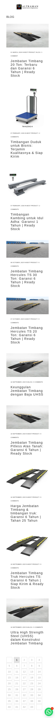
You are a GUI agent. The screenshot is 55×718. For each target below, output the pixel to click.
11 (17, 671)
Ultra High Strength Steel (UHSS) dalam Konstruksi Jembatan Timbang (27, 638)
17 (24, 677)
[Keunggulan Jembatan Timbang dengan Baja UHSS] (27, 365)
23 (31, 683)
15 (9, 677)
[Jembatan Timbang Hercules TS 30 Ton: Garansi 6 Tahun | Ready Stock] (27, 249)
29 (39, 689)
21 (16, 683)
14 (39, 671)
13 (31, 671)
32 (24, 695)
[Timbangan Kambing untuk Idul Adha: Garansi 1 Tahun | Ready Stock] (27, 184)
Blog (38, 52)
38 (31, 701)
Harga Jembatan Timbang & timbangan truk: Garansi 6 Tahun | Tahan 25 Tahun (26, 513)
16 (16, 677)
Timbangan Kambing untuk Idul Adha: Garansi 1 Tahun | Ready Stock (27, 222)
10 (9, 671)
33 (31, 695)
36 (16, 701)
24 (39, 683)
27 (24, 689)
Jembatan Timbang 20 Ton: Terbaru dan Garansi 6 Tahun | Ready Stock (27, 68)
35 (9, 701)
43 (31, 707)
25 (9, 689)
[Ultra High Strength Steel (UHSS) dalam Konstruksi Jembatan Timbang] (27, 610)
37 (24, 701)
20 (9, 683)
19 (39, 677)
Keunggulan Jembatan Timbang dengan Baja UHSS (27, 390)
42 (24, 707)
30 (9, 695)
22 (24, 683)
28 (31, 689)
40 (9, 707)
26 (16, 689)
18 (31, 677)
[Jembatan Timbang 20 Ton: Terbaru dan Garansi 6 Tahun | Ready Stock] (27, 35)
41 (16, 707)
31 (16, 695)
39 (39, 701)
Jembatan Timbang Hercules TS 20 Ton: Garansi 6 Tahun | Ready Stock (27, 335)
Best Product (29, 52)
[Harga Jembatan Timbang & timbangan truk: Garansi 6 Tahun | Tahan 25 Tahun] (27, 478)
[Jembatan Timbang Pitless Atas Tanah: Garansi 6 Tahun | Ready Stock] (27, 417)
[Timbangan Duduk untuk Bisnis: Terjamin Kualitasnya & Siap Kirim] (27, 107)
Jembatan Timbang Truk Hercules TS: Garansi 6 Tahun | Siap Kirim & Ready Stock (27, 580)
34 (39, 695)
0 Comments (38, 382)
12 (24, 671)
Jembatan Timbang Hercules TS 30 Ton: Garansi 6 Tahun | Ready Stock (27, 278)
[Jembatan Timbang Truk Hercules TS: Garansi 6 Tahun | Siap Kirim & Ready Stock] (27, 545)
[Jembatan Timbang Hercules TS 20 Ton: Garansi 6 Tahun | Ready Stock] (27, 305)
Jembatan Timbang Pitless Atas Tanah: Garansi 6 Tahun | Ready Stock (27, 448)
